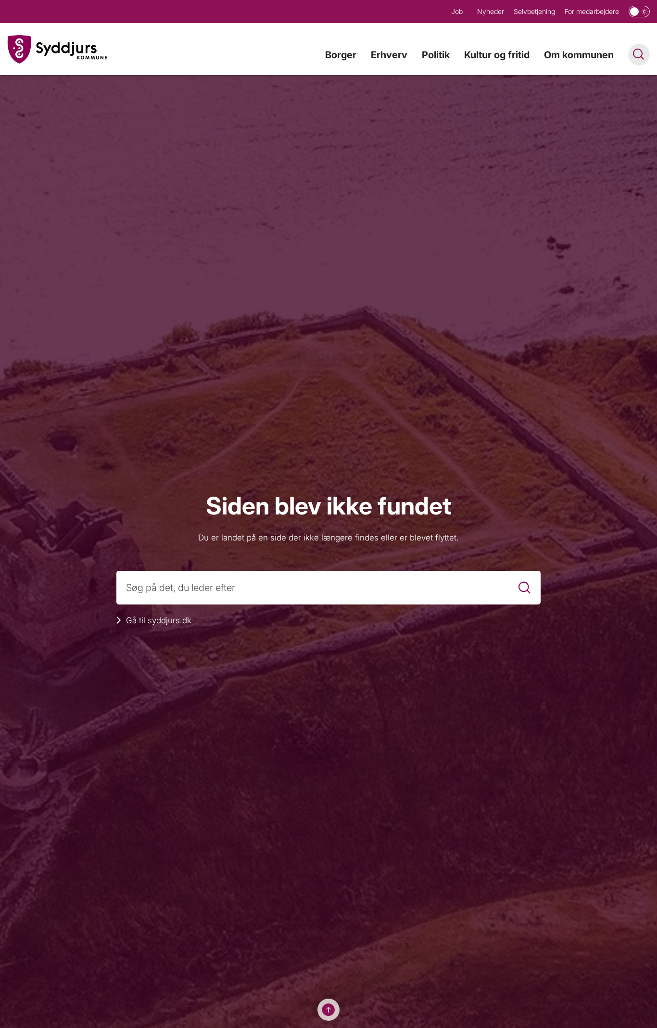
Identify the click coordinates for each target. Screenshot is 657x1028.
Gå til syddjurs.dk (158, 620)
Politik (436, 55)
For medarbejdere (592, 11)
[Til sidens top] (328, 1009)
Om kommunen (579, 55)
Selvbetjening (534, 11)
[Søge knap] (639, 54)
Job (457, 11)
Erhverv (389, 55)
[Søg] (524, 587)
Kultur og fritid (497, 55)
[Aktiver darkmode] (639, 11)
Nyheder (490, 11)
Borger (340, 55)
